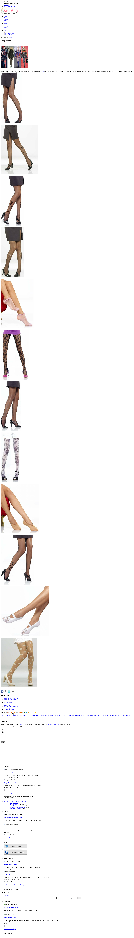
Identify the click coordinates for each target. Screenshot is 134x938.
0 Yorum (11, 37)
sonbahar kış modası (9, 709)
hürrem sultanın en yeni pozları (11, 698)
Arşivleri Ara (7, 895)
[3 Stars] (2, 713)
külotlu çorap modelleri (91, 715)
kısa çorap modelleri (80, 715)
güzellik (42, 71)
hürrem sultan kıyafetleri (10, 699)
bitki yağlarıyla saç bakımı (11, 783)
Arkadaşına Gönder (10, 33)
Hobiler (5, 30)
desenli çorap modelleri (55, 715)
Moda (5, 17)
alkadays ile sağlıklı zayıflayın (11, 864)
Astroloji (6, 26)
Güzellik (6, 19)
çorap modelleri (34, 715)
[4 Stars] (3, 713)
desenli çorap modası (44, 715)
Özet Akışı (6, 5)
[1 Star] (1, 713)
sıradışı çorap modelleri (103, 715)
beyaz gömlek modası (9, 703)
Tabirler (6, 29)
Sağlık (5, 23)
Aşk (5, 22)
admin (4, 44)
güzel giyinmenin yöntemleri (11, 706)
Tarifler (5, 27)
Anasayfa (6, 16)
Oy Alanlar (6, 801)
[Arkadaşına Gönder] (4, 33)
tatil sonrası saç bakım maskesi (12, 793)
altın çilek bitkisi (14, 803)
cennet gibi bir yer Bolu (15, 808)
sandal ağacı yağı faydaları (11, 827)
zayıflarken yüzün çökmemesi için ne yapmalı (15, 885)
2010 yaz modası (8, 702)
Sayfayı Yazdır (8, 34)
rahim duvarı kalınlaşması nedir (17, 805)
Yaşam (5, 24)
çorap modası (15, 715)
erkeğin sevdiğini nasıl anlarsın (17, 807)
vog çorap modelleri (115, 715)
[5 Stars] (4, 713)
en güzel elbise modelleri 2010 (11, 701)
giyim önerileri (7, 705)
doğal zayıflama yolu (9, 874)
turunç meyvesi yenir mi (10, 917)
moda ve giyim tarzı (8, 708)
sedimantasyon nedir (15, 804)
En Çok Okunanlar (13, 801)
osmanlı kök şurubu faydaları (11, 837)
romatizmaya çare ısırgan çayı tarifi (13, 817)
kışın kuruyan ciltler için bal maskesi (13, 772)
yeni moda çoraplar (125, 715)
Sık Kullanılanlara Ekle (9, 6)
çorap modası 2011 (24, 715)
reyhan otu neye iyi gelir (10, 929)
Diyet (5, 20)
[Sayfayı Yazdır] (4, 34)
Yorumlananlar (22, 801)
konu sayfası (21, 724)
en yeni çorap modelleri (68, 715)
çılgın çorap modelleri (6, 715)
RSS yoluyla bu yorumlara (53, 724)
